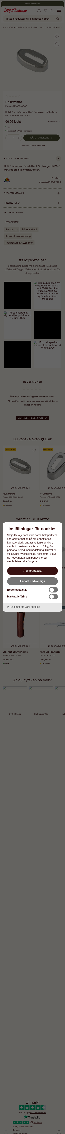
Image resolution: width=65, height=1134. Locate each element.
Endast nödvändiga (32, 581)
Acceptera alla (33, 570)
